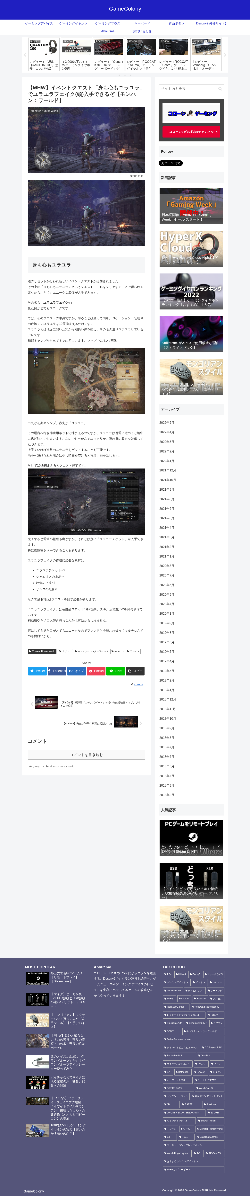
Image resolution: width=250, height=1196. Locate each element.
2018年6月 (166, 756)
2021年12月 (167, 470)
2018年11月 (167, 709)
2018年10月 (167, 718)
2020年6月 (166, 585)
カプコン (67, 651)
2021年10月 (167, 480)
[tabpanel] (44, 54)
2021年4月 (166, 527)
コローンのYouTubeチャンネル (191, 131)
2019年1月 (166, 690)
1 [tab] (119, 75)
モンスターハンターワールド (93, 651)
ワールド (134, 651)
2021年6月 (166, 508)
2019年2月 (166, 680)
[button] (220, 88)
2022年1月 (166, 461)
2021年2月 (166, 547)
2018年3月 (166, 785)
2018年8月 (166, 737)
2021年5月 (166, 518)
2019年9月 (166, 623)
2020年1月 (166, 613)
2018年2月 (166, 795)
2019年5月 (166, 651)
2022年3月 (166, 441)
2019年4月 (166, 661)
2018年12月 (167, 699)
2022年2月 (166, 451)
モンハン (119, 651)
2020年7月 (166, 575)
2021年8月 (166, 499)
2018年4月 (166, 776)
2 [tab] (125, 75)
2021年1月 (166, 556)
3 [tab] (131, 75)
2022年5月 (166, 422)
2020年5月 (166, 594)
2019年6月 (166, 642)
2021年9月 (166, 489)
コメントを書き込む (86, 755)
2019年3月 (166, 671)
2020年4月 (166, 604)
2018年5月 (166, 766)
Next (225, 55)
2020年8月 (166, 565)
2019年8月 (166, 632)
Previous (25, 55)
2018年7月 (166, 747)
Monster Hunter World (43, 651)
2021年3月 (166, 537)
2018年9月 (166, 728)
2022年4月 (166, 432)
